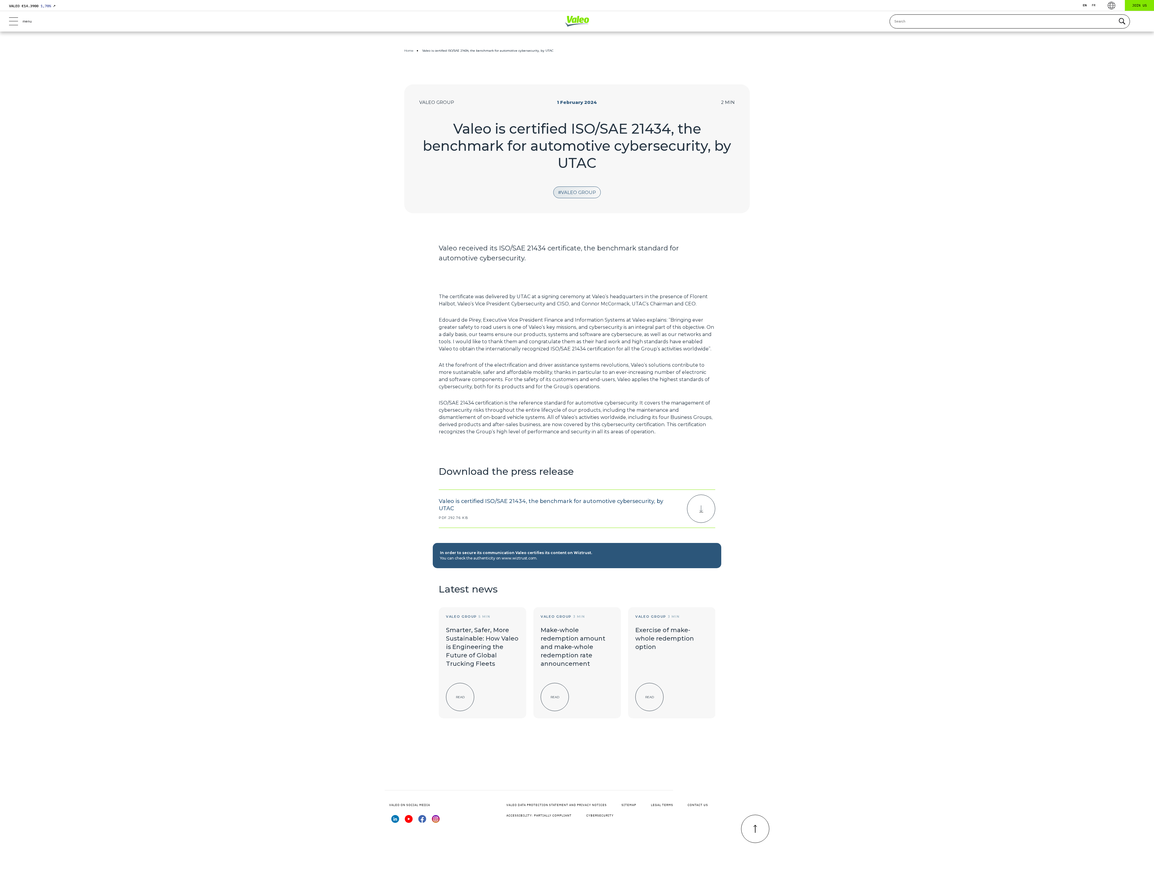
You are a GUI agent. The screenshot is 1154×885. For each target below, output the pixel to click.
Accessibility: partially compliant (539, 815)
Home (409, 51)
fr (1093, 5)
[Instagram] (436, 821)
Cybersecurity (600, 815)
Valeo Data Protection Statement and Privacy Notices (556, 805)
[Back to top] (755, 829)
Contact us (698, 805)
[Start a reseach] (1122, 21)
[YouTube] (409, 821)
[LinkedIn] (395, 821)
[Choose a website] (1111, 5)
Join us (1139, 5)
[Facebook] (422, 821)
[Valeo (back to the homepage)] (577, 21)
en (1085, 5)
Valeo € (32, 6)
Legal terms (662, 805)
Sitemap (628, 805)
